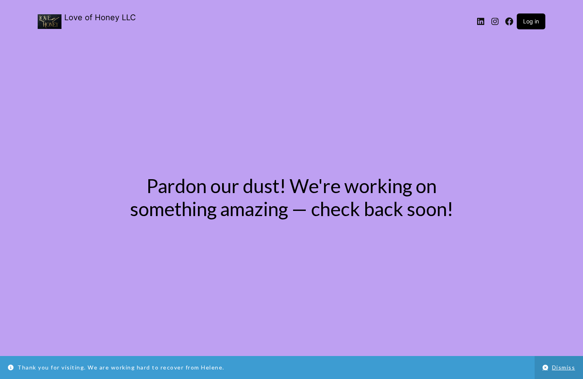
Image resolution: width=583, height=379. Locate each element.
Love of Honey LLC (100, 17)
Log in (531, 21)
